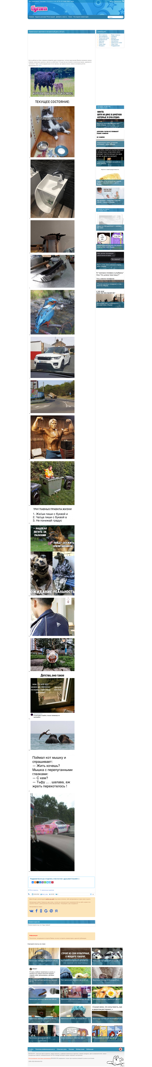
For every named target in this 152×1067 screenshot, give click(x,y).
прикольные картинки (48, 890)
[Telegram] (50, 882)
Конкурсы (101, 45)
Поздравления (115, 45)
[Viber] (43, 882)
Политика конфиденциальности (45, 1049)
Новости (101, 42)
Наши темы (114, 44)
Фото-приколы (34, 890)
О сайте (30, 1049)
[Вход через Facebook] (37, 911)
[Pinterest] (52, 882)
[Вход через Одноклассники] (42, 911)
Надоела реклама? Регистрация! (45, 17)
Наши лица (102, 44)
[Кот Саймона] (115, 1066)
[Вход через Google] (46, 911)
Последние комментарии (80, 17)
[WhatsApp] (45, 882)
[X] (38, 882)
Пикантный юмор (104, 38)
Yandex (72, 1)
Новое (70, 17)
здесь (40, 65)
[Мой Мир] (40, 882)
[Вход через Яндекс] (57, 911)
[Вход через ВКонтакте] (32, 911)
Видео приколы (115, 35)
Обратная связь (117, 1)
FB (59, 1)
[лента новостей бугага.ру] (123, 1)
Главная (31, 17)
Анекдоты (114, 36)
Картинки (101, 41)
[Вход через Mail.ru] (52, 911)
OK (61, 1)
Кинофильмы (115, 39)
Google (64, 1)
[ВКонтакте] (33, 882)
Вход (30, 1)
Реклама (112, 1)
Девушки (113, 38)
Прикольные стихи (116, 42)
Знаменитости (103, 39)
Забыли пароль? (35, 1)
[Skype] (47, 882)
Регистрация (43, 1)
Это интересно (103, 36)
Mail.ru (68, 1)
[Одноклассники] (35, 882)
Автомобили (114, 41)
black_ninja (45, 894)
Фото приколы (103, 35)
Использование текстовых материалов (39, 1058)
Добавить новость (61, 17)
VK (57, 1)
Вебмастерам (80, 1049)
